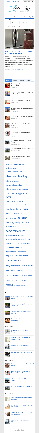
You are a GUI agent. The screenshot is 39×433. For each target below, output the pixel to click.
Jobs (8, 23)
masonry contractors (21, 256)
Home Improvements (22, 20)
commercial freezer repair (14, 201)
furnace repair (22, 209)
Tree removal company (27, 275)
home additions (11, 226)
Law (27, 23)
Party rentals (13, 260)
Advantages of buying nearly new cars (21, 352)
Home (8, 1)
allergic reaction (18, 164)
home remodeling (15, 230)
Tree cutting (10, 270)
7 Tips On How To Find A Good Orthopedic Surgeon (19, 331)
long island (9, 256)
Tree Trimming (24, 280)
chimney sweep (22, 189)
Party (31, 256)
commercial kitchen (12, 205)
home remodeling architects (15, 235)
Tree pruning (22, 270)
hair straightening (13, 222)
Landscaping (22, 252)
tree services (12, 280)
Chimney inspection (14, 185)
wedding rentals (19, 285)
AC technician (9, 164)
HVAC (29, 239)
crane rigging (10, 209)
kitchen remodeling (14, 247)
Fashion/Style (28, 17)
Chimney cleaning (16, 176)
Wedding (9, 285)
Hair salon (22, 217)
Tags (28, 80)
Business (9, 17)
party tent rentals (13, 266)
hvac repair (10, 243)
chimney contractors (12, 181)
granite (8, 213)
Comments (22, 80)
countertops (24, 205)
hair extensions (11, 218)
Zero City (17, 429)
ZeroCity (22, 430)
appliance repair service (14, 172)
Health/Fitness (10, 20)
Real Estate (15, 23)
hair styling (25, 222)
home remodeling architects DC (16, 239)
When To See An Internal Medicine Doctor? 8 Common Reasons (20, 372)
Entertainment (18, 17)
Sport (22, 23)
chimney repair (11, 189)
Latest (15, 80)
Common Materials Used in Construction (22, 386)
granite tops (17, 213)
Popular (8, 80)
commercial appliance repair (16, 195)
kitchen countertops (23, 243)
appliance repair (11, 168)
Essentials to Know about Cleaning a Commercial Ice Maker (19, 52)
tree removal (13, 275)
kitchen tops (11, 252)
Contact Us (15, 1)
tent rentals (27, 265)
